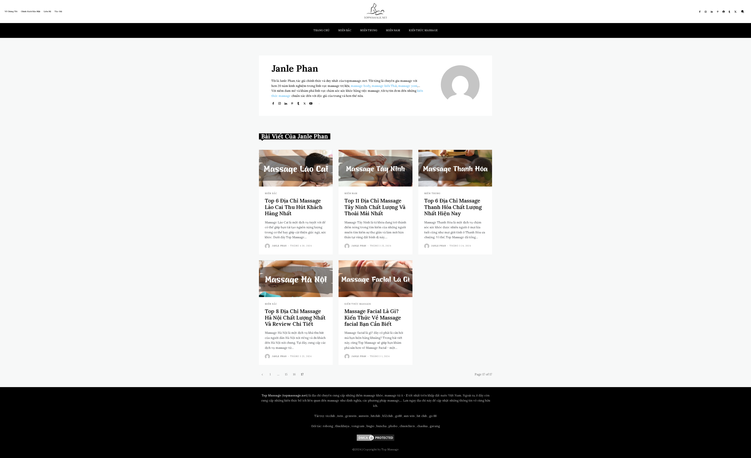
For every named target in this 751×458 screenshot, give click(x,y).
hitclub (375, 416)
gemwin (351, 416)
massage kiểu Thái (384, 86)
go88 (398, 416)
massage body (360, 86)
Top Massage (271, 395)
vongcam (357, 426)
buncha (381, 426)
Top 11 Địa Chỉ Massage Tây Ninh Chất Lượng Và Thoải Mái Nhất (374, 207)
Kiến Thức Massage (357, 304)
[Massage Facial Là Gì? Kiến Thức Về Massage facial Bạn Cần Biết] (375, 278)
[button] (742, 11)
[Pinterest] (718, 11)
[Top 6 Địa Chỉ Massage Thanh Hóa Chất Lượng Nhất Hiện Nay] (455, 168)
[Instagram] (706, 11)
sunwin (364, 416)
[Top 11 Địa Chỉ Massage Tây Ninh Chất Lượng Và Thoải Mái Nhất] (375, 168)
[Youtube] (311, 103)
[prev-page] (262, 374)
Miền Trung (432, 193)
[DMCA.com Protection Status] (375, 440)
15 (286, 374)
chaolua (422, 426)
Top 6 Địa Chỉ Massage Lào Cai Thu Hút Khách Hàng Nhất (293, 207)
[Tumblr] (729, 11)
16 (294, 374)
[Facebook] (700, 11)
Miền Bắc (271, 193)
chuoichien (407, 426)
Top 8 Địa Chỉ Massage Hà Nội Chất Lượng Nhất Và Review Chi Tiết (295, 317)
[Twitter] (735, 11)
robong (328, 426)
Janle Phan (279, 245)
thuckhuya (342, 426)
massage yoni (407, 86)
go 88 (433, 416)
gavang (435, 426)
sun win (409, 416)
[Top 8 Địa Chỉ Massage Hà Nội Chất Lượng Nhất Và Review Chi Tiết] (296, 278)
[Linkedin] (712, 11)
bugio (370, 426)
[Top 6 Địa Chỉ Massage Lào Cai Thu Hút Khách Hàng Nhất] (296, 168)
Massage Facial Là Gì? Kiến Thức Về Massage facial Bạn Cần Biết (372, 317)
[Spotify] (723, 11)
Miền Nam (350, 193)
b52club (387, 416)
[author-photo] (268, 246)
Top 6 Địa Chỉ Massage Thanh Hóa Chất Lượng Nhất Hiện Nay (453, 207)
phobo (393, 426)
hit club (422, 416)
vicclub (330, 416)
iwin (340, 416)
